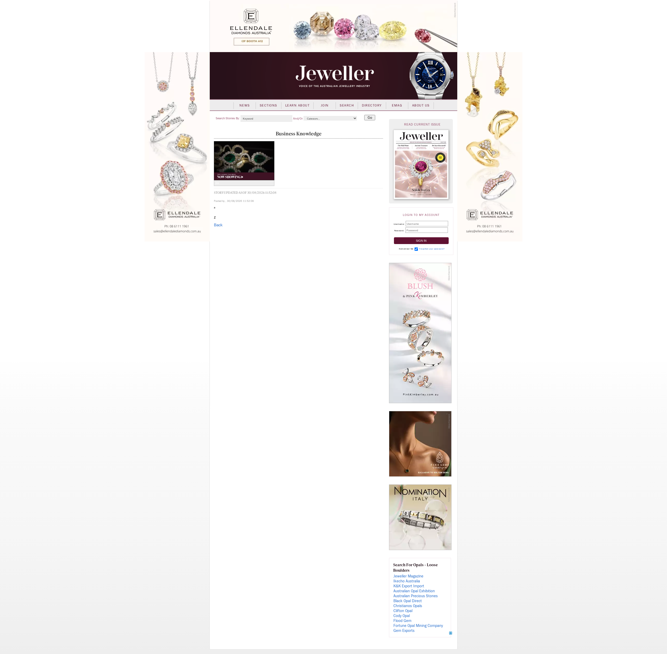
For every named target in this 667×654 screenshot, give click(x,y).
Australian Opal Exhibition (414, 591)
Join (325, 105)
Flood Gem (402, 621)
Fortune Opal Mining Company (418, 626)
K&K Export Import (408, 586)
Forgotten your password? (431, 249)
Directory (372, 105)
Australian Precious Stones (415, 596)
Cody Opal (401, 616)
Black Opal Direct (407, 601)
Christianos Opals (407, 606)
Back (218, 225)
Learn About (297, 105)
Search (347, 105)
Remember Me (406, 249)
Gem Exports (404, 630)
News (244, 105)
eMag (397, 105)
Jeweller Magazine (408, 576)
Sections (268, 105)
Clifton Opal (402, 611)
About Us (421, 105)
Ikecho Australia (406, 581)
